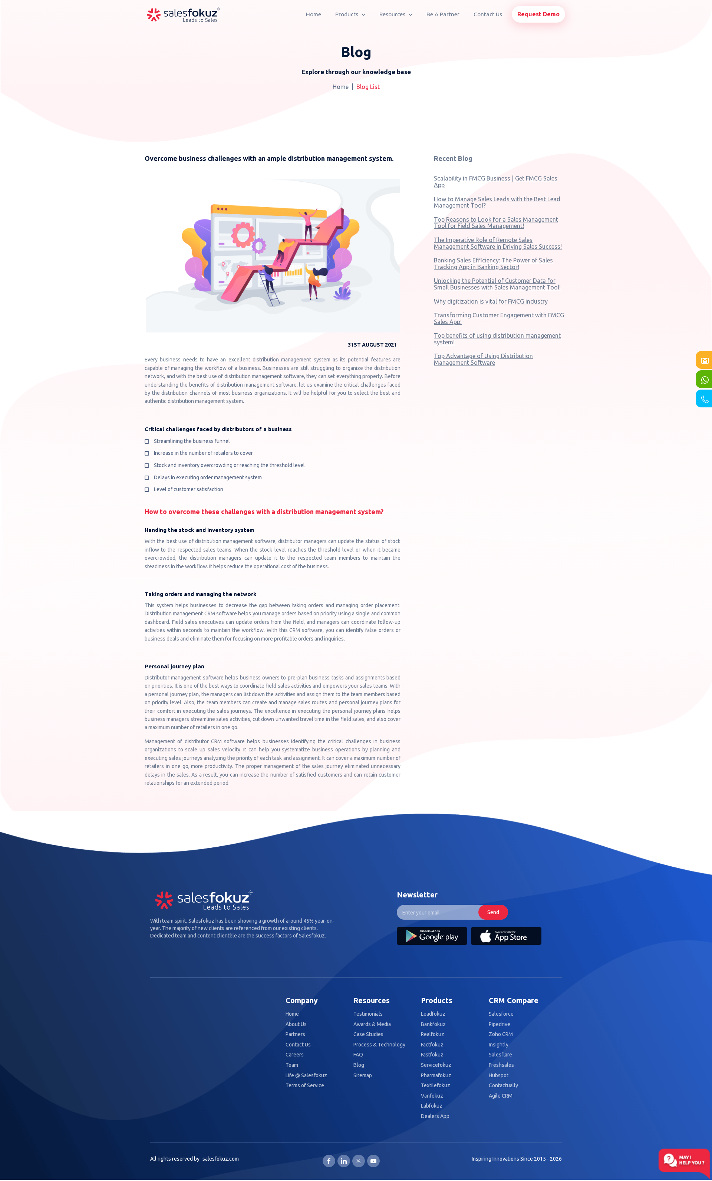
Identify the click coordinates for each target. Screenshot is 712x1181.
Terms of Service (305, 1085)
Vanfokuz (432, 1096)
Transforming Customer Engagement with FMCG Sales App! (499, 318)
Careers (295, 1055)
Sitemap (362, 1075)
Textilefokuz (435, 1085)
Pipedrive (499, 1024)
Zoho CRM (501, 1034)
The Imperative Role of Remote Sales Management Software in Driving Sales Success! (498, 243)
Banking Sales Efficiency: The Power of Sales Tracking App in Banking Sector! (493, 263)
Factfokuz (432, 1045)
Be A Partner (442, 14)
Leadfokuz (433, 1014)
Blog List (368, 86)
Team (292, 1065)
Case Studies (368, 1034)
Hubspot (498, 1075)
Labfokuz (431, 1106)
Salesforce (501, 1014)
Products (347, 14)
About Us (296, 1024)
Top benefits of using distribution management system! (497, 338)
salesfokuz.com (220, 1159)
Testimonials (368, 1014)
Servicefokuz (436, 1065)
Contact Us (488, 14)
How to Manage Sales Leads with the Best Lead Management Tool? (497, 202)
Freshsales (501, 1065)
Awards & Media (372, 1024)
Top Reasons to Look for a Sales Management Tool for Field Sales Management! (496, 222)
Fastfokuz (432, 1055)
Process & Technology (379, 1045)
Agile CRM (500, 1096)
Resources (393, 14)
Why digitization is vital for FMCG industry (491, 301)
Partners (295, 1034)
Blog (358, 1065)
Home (313, 14)
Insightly (498, 1045)
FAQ (358, 1055)
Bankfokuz (433, 1024)
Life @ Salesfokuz (306, 1075)
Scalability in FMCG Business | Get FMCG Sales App (495, 181)
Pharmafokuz (436, 1075)
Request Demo (538, 14)
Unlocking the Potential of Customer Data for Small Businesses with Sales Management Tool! (497, 284)
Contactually (503, 1085)
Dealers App (435, 1116)
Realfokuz (432, 1034)
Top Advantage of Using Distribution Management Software (483, 359)
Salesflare (500, 1055)
